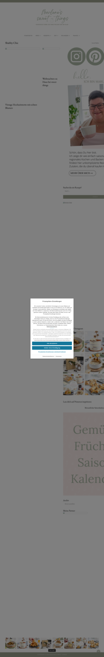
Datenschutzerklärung (52, 326)
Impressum (59, 356)
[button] (52, 348)
